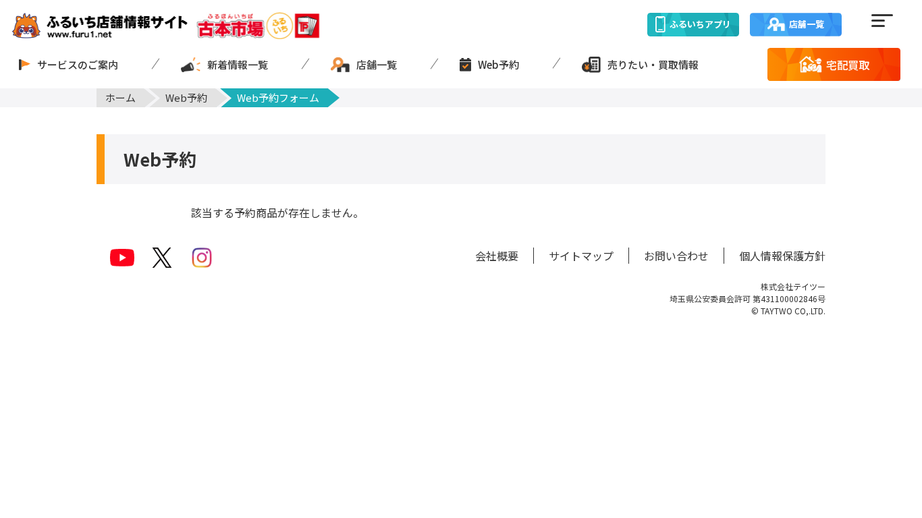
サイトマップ (581, 256)
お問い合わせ (676, 256)
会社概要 (496, 256)
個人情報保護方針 (782, 256)
